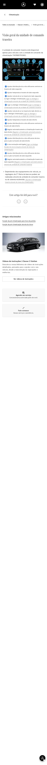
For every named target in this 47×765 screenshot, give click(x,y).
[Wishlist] (35, 4)
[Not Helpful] (26, 201)
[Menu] (4, 5)
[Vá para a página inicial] (23, 4)
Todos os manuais (8, 25)
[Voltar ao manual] (5, 14)
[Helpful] (19, 201)
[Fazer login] (42, 4)
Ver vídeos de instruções (23, 279)
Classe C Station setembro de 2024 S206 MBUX (24, 25)
